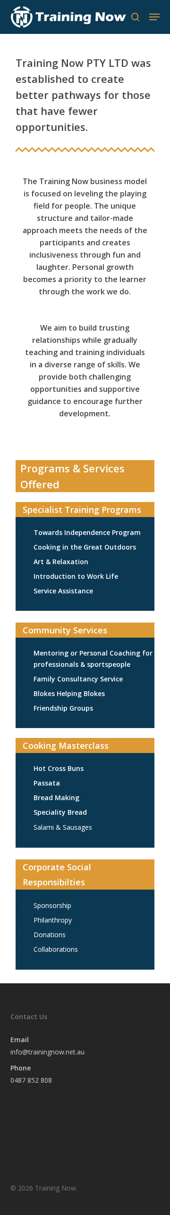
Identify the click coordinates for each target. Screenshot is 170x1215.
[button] (154, 17)
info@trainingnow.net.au (47, 1051)
